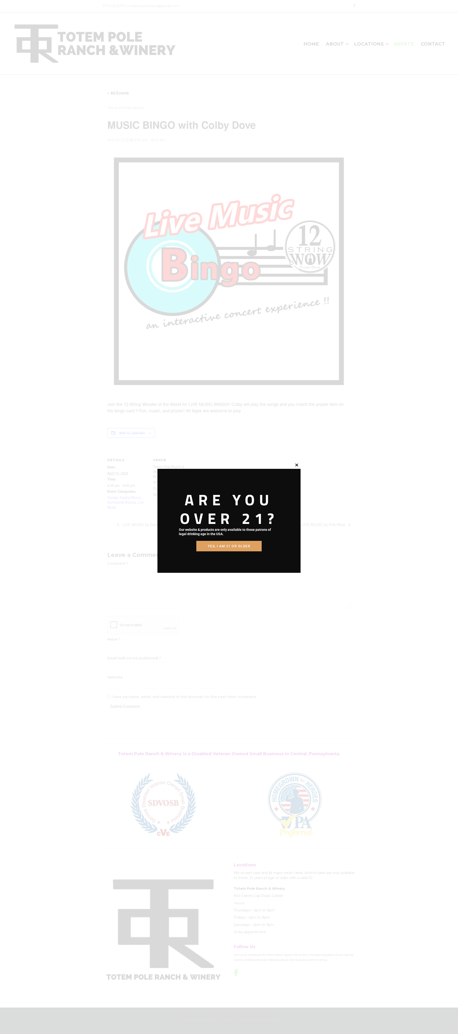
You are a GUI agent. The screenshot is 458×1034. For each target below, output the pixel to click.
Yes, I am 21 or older (229, 546)
